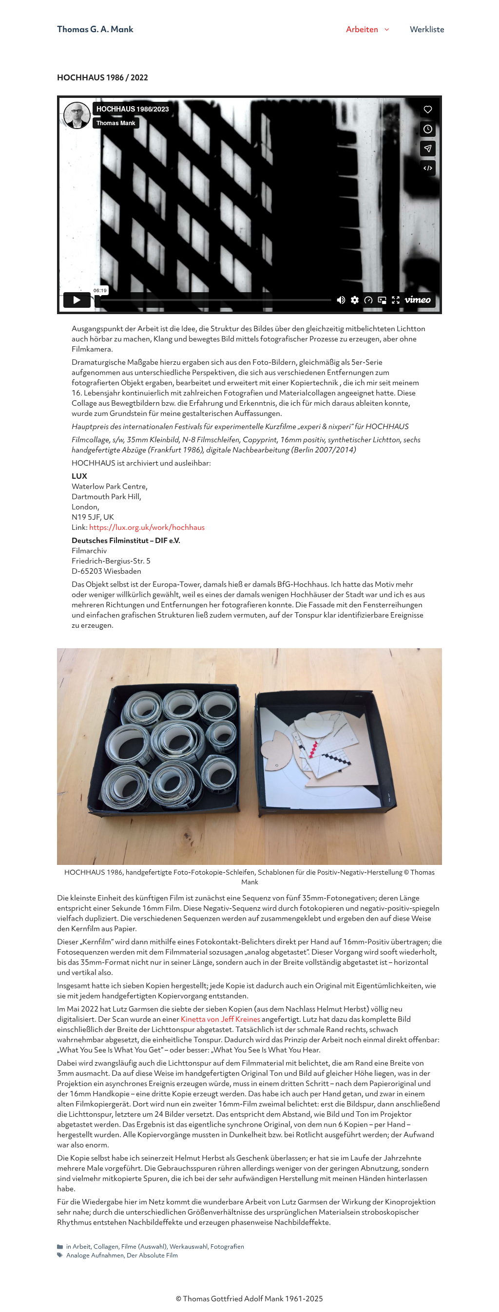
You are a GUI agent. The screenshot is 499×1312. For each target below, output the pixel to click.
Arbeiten (362, 29)
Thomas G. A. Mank (95, 29)
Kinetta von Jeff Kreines (221, 1019)
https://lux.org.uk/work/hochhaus (147, 527)
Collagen (106, 1246)
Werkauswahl (189, 1246)
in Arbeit (78, 1246)
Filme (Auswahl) (144, 1246)
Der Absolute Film (152, 1255)
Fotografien (227, 1246)
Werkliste (427, 29)
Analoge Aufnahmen (95, 1255)
